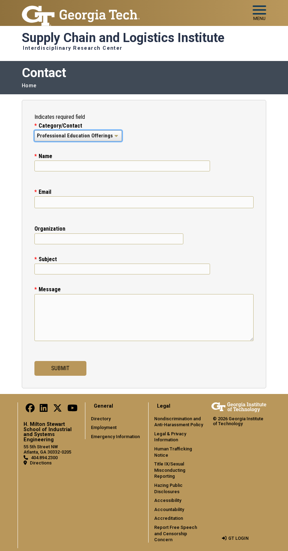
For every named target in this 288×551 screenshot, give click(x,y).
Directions (41, 462)
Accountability (169, 509)
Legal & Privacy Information (170, 437)
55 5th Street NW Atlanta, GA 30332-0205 (47, 449)
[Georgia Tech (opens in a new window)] (238, 407)
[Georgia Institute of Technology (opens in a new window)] (81, 10)
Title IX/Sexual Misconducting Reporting (169, 470)
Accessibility (167, 500)
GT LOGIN (238, 538)
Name (45, 156)
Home (29, 86)
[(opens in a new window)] (30, 410)
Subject (48, 259)
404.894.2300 (44, 457)
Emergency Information (115, 436)
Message (50, 289)
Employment (104, 427)
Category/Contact (60, 125)
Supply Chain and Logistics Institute (123, 38)
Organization (49, 228)
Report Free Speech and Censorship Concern (175, 533)
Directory (101, 418)
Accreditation (168, 518)
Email (45, 192)
